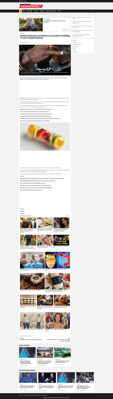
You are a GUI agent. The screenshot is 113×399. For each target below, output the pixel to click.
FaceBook (22, 211)
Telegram (22, 213)
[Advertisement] (45, 89)
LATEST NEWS (29, 11)
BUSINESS (42, 11)
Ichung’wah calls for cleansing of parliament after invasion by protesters (36, 187)
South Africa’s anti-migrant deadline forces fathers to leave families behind (44, 362)
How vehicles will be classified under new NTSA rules (62, 361)
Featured (74, 42)
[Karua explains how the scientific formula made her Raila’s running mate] (85, 377)
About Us (40, 395)
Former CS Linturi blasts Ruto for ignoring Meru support (32, 183)
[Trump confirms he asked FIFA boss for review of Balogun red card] (47, 377)
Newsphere (61, 397)
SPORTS (59, 11)
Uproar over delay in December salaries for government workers (34, 111)
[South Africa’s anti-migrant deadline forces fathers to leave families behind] (45, 352)
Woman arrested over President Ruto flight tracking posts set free (25, 362)
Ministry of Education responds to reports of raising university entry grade (58, 340)
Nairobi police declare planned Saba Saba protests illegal (27, 386)
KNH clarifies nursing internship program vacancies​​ (31, 339)
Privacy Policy (25, 395)
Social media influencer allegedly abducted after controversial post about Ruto (37, 180)
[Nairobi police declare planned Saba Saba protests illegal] (28, 377)
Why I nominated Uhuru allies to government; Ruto (31, 190)
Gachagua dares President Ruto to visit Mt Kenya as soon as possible (35, 109)
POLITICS (36, 11)
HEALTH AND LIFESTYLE (51, 11)
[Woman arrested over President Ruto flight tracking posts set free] (27, 352)
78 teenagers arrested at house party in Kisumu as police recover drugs (36, 113)
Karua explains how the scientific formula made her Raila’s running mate (84, 387)
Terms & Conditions (33, 395)
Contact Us (45, 395)
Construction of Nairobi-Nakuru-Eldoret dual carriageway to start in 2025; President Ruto (40, 118)
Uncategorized (75, 51)
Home (23, 11)
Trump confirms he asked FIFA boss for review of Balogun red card (46, 387)
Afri (29, 42)
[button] (45, 136)
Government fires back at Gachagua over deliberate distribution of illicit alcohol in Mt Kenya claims (42, 178)
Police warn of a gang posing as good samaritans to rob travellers (35, 120)
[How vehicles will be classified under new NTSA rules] (62, 352)
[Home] (20, 11)
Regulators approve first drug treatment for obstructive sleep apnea (35, 116)
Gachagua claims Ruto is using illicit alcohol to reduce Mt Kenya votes (35, 185)
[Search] (93, 11)
